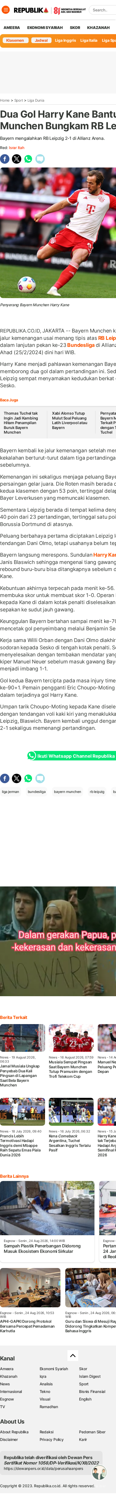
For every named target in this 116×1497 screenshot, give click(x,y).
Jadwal (41, 40)
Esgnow (7, 1399)
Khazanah (8, 1376)
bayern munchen (67, 791)
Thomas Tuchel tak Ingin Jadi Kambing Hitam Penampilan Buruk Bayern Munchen (21, 422)
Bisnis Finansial (92, 1391)
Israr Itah (16, 147)
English (85, 1399)
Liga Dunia (36, 100)
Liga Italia (88, 40)
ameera (12, 27)
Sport (18, 100)
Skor (83, 1368)
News (5, 1384)
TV (2, 1406)
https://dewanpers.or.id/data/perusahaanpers (43, 1468)
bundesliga (37, 791)
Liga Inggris (65, 40)
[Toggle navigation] (5, 9)
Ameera (6, 1368)
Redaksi (47, 1432)
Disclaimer (9, 1439)
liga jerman (10, 791)
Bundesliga (81, 345)
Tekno (45, 1391)
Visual (45, 1399)
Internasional (11, 1391)
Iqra (43, 1376)
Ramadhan (49, 1406)
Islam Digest (89, 1376)
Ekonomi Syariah (45, 27)
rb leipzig (97, 791)
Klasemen (15, 40)
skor (75, 27)
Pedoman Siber (92, 1432)
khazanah (98, 27)
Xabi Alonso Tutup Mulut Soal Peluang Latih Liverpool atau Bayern (69, 420)
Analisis (46, 1384)
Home (5, 100)
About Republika (14, 1432)
